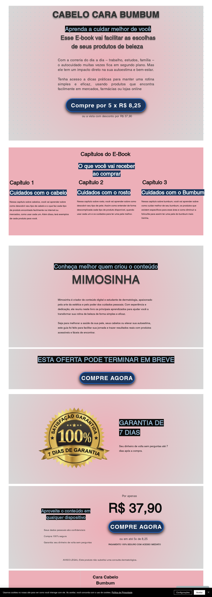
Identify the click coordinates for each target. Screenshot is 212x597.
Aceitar (199, 592)
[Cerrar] (208, 592)
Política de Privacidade (122, 592)
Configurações (183, 592)
